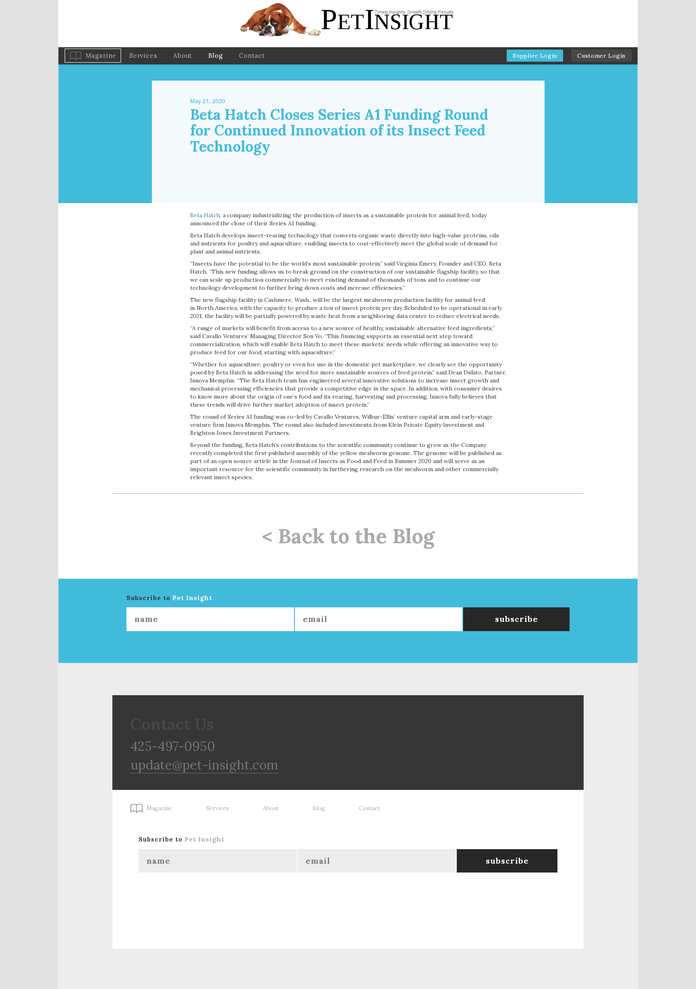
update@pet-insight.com (204, 764)
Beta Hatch (205, 215)
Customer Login (601, 55)
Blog (215, 55)
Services (143, 55)
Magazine (100, 55)
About (182, 55)
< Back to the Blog (348, 536)
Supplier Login (535, 55)
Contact (252, 55)
